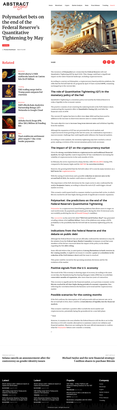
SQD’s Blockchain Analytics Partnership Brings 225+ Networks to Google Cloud (31, 107)
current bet (58, 218)
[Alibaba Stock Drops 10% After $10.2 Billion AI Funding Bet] (9, 122)
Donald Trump (82, 213)
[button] (112, 5)
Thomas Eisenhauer (10, 49)
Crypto (69, 397)
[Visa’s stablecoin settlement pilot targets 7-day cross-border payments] (9, 137)
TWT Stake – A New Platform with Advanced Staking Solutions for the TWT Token (79, 385)
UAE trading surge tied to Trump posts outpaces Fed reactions (30, 92)
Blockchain (21, 71)
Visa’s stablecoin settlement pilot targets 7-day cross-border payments (31, 138)
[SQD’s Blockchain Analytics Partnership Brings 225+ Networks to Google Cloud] (9, 106)
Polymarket (55, 208)
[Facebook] (104, 62)
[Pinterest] (113, 62)
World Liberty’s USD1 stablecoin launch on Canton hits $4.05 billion (31, 76)
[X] (109, 62)
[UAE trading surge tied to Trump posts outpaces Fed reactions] (9, 91)
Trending (5, 45)
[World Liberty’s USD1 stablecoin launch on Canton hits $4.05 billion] (9, 75)
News (19, 133)
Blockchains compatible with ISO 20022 (79, 400)
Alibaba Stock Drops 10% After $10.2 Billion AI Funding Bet (32, 123)
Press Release (70, 390)
